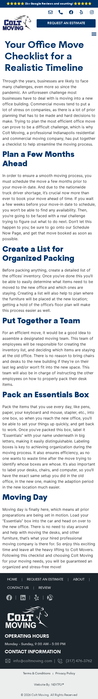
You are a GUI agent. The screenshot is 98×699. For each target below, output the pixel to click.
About (78, 579)
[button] (94, 34)
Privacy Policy (65, 673)
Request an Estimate (45, 579)
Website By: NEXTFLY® (49, 684)
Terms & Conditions (36, 673)
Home (12, 579)
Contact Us (18, 588)
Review (45, 588)
